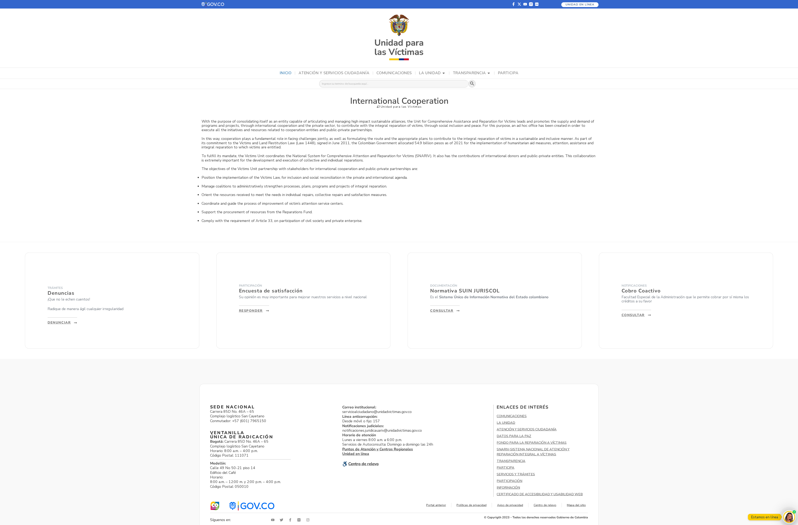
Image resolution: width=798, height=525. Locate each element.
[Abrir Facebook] (291, 520)
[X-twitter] (519, 4)
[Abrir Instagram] (309, 520)
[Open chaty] (789, 517)
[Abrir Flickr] (300, 520)
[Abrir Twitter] (282, 520)
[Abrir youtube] (273, 520)
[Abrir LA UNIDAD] (444, 73)
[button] (213, 4)
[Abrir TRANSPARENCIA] (489, 73)
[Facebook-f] (513, 4)
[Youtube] (525, 4)
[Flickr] (537, 4)
